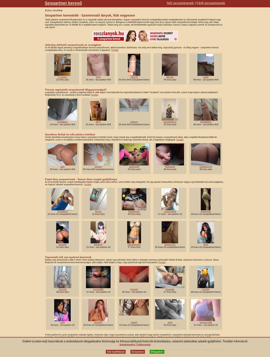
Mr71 (98, 122)
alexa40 (98, 322)
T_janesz (62, 77)
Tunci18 (62, 289)
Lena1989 (98, 289)
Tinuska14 (62, 211)
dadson (134, 122)
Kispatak (170, 289)
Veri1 (98, 77)
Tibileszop (170, 166)
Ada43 (134, 322)
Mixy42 (170, 77)
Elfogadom (157, 351)
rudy (62, 166)
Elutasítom (138, 351)
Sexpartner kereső (63, 3)
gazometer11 (170, 122)
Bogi (206, 244)
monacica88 (206, 322)
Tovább (114, 50)
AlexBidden (206, 122)
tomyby (98, 166)
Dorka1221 (170, 244)
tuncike (205, 289)
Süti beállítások (116, 351)
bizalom (62, 244)
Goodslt (134, 289)
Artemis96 (206, 211)
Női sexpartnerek (180, 3)
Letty (62, 322)
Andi (170, 322)
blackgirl (98, 244)
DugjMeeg (62, 122)
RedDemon (134, 211)
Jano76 (134, 77)
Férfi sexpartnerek (211, 3)
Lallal (205, 77)
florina (98, 211)
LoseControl (170, 211)
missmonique (134, 244)
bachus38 (134, 166)
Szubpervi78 (205, 166)
